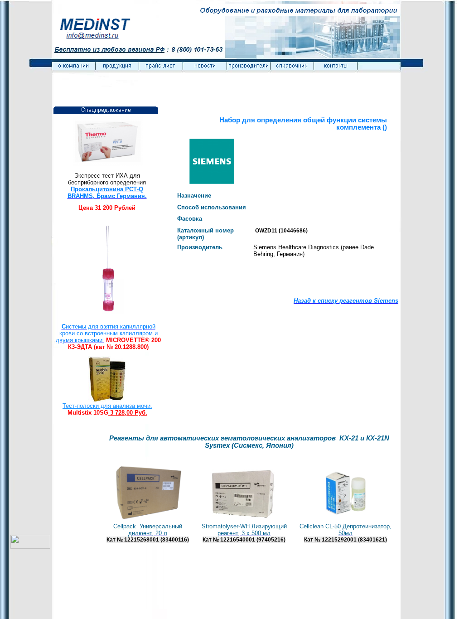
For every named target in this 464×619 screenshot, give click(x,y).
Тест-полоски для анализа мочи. (107, 405)
